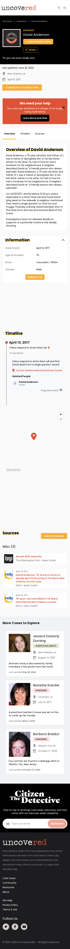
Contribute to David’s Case (22, 87)
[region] (35, 441)
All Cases (7, 21)
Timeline (25, 133)
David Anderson (39, 21)
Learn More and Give (35, 118)
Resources (8, 887)
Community (9, 882)
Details (20, 353)
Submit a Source (54, 536)
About (6, 892)
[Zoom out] (60, 419)
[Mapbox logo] (13, 470)
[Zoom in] (60, 414)
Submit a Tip (35, 277)
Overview (9, 133)
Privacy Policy (10, 905)
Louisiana (22, 21)
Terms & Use (10, 909)
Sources (39, 133)
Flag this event (49, 390)
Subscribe (57, 823)
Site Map (7, 900)
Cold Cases (9, 878)
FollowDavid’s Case (39, 41)
